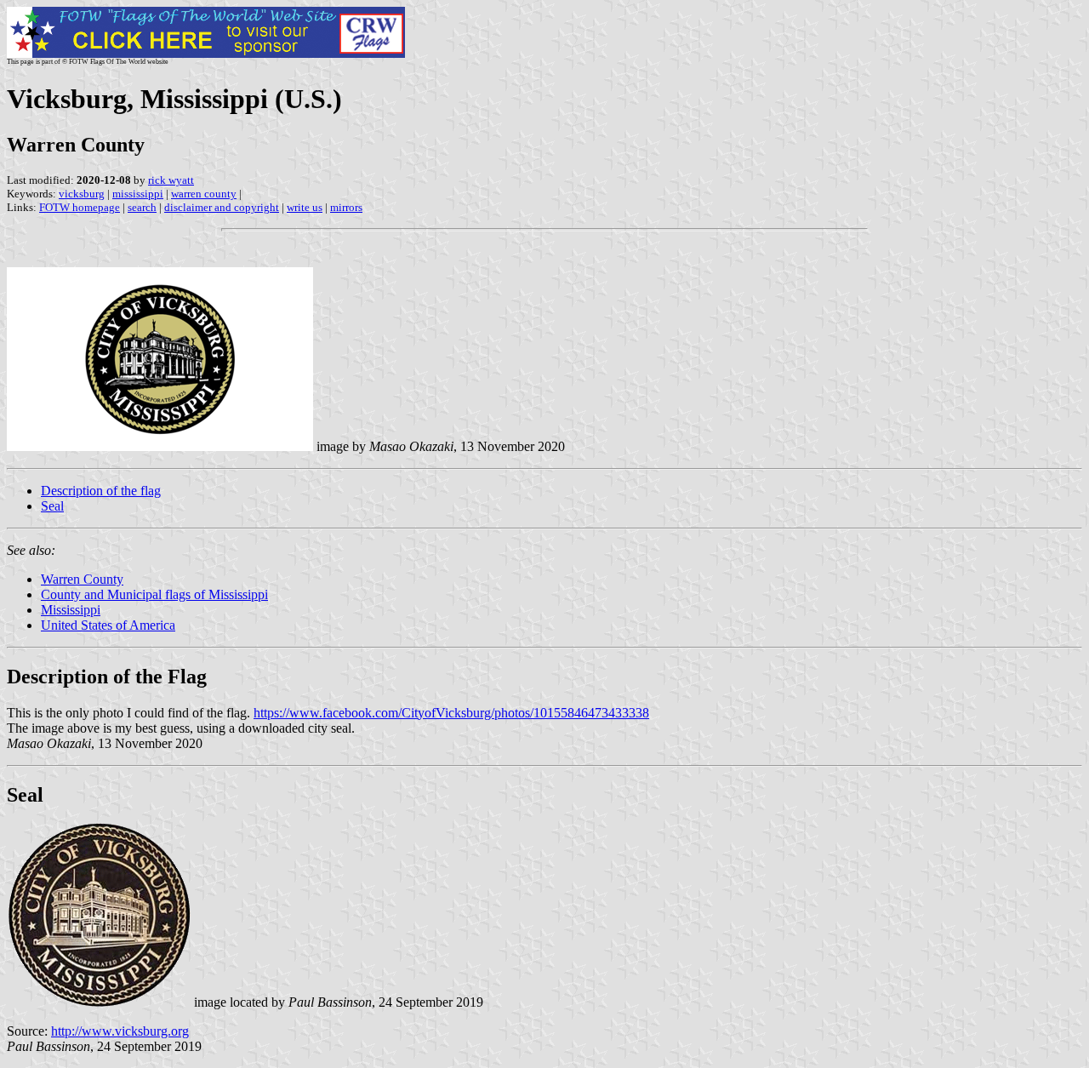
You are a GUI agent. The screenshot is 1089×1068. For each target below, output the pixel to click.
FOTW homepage (79, 207)
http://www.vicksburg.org (120, 1031)
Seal (52, 506)
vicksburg (82, 193)
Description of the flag (101, 490)
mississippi (137, 193)
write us (304, 207)
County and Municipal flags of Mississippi (154, 594)
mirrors (346, 207)
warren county (204, 193)
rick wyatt (171, 180)
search (142, 207)
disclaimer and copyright (221, 207)
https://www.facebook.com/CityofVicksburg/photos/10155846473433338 (451, 712)
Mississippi (70, 610)
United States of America (108, 625)
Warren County (82, 579)
